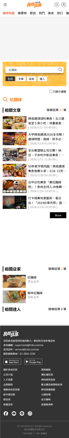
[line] (21, 413)
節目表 (6, 399)
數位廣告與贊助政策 (51, 384)
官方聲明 (46, 399)
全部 (10, 79)
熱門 (42, 13)
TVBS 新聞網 (41, 433)
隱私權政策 (47, 374)
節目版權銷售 (48, 389)
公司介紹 (8, 374)
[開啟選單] (5, 4)
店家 (31, 79)
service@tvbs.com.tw (27, 349)
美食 (51, 13)
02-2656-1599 (27, 353)
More (58, 215)
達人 (42, 79)
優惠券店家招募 (11, 389)
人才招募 (8, 379)
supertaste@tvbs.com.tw (29, 345)
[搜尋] (56, 4)
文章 (21, 79)
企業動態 (8, 384)
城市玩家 (9, 13)
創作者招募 (9, 394)
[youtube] (13, 413)
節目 (33, 13)
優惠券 (22, 13)
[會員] (63, 4)
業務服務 (46, 369)
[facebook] (5, 413)
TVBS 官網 (27, 433)
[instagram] (29, 413)
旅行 (60, 13)
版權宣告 (8, 404)
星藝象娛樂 (47, 404)
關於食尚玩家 (10, 369)
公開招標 (46, 394)
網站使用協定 (48, 379)
